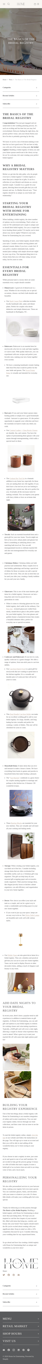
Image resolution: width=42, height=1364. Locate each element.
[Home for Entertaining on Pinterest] (24, 1350)
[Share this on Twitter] (4, 1274)
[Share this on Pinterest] (13, 1274)
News (10, 80)
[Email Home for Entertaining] (5, 1350)
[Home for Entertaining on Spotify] (29, 1350)
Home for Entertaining (16, 1356)
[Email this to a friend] (18, 1274)
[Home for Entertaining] (21, 4)
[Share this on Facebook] (8, 1274)
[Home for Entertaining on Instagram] (15, 1350)
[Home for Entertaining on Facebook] (10, 1350)
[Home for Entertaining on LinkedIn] (19, 1350)
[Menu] (4, 4)
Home (4, 80)
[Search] (8, 4)
